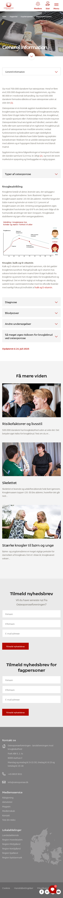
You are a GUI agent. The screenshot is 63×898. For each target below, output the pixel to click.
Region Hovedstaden (12, 839)
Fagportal (13, 16)
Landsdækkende (10, 835)
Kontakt (6, 815)
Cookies (6, 888)
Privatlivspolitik (44, 888)
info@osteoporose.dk (18, 782)
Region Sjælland (10, 853)
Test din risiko (8, 819)
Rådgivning (7, 797)
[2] (41, 155)
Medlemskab (8, 810)
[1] (11, 102)
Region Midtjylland (11, 844)
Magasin (6, 806)
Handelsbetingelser (23, 888)
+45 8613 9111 (15, 774)
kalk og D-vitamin (43, 287)
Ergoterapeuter (27, 16)
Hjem (4, 16)
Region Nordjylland (11, 848)
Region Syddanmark (12, 857)
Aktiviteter (7, 802)
